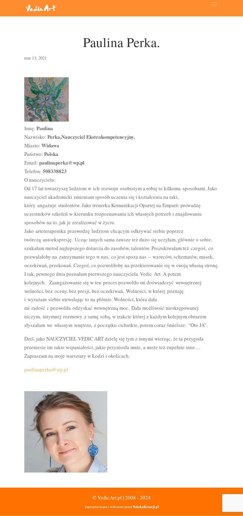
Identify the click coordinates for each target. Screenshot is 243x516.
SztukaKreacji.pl (146, 506)
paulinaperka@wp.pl (46, 369)
